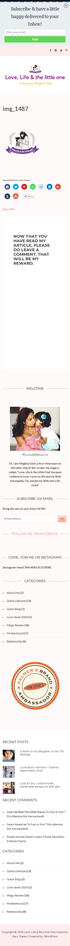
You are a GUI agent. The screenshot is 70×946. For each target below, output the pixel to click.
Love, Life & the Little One (39, 932)
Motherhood (15, 633)
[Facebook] (50, 50)
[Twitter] (61, 50)
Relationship (14, 641)
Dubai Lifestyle (16, 600)
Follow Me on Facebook (35, 534)
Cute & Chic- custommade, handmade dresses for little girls (40, 785)
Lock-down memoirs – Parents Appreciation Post (39, 769)
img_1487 (9, 209)
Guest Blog (14, 609)
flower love (14, 836)
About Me (13, 592)
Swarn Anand (15, 824)
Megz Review (15, 625)
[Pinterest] (66, 50)
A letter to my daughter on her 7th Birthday (42, 753)
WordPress (51, 936)
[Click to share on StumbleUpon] (15, 196)
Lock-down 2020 (17, 617)
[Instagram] (56, 50)
